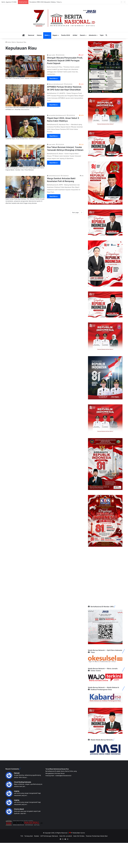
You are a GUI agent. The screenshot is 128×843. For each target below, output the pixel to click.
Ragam (55, 35)
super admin (51, 55)
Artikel (75, 35)
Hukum (39, 35)
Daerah (82, 35)
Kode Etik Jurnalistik (66, 836)
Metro (47, 35)
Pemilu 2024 (65, 35)
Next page (75, 212)
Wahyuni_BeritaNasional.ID (56, 84)
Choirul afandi (19, 809)
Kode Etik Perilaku (78, 836)
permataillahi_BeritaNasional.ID (57, 115)
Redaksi (36, 836)
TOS (21, 836)
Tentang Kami (28, 836)
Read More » (54, 78)
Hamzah (17, 773)
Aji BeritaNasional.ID (54, 175)
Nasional (31, 35)
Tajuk (102, 35)
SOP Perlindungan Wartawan (49, 836)
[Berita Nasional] (64, 18)
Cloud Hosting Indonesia (22, 782)
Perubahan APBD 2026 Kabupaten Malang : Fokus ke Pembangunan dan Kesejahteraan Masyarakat (60, 2)
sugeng (16, 791)
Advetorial (92, 35)
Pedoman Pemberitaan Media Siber (97, 836)
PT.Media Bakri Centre (78, 833)
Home (9, 42)
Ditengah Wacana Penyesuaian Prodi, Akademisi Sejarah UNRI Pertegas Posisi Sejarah (65, 61)
